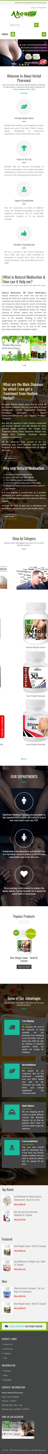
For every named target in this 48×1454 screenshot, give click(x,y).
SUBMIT (24, 745)
